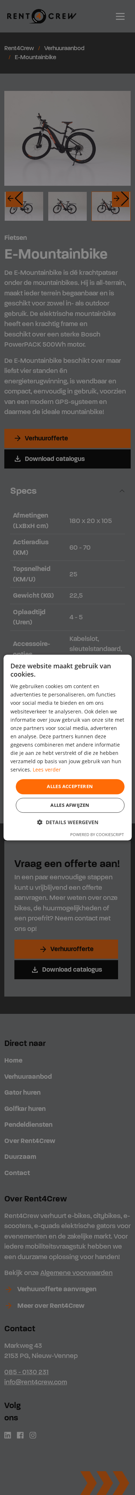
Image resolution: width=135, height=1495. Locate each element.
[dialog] (67, 747)
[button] (67, 822)
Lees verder (47, 769)
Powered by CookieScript (97, 834)
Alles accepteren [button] (70, 786)
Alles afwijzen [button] (70, 805)
